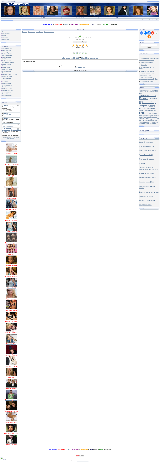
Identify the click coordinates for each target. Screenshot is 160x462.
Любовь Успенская (7, 90)
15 (82, 58)
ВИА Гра (95, 15)
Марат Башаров (6, 67)
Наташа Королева (7, 55)
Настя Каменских (7, 95)
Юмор (66, 24)
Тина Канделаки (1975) (146, 182)
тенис (140, 93)
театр (148, 113)
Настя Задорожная (81, 15)
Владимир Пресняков (8, 62)
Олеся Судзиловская (146, 142)
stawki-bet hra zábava (146, 196)
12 (76, 58)
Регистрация (80, 17)
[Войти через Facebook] (149, 33)
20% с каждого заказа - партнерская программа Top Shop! (148, 78)
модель (147, 122)
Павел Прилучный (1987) (147, 150)
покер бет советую (145, 205)
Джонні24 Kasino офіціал (147, 200)
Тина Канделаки (148, 120)
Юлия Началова (6, 83)
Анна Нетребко (6, 92)
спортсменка (153, 91)
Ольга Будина (109, 15)
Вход (116, 17)
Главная (43, 17)
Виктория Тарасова (150, 110)
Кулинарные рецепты (147, 81)
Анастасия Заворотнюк (123, 15)
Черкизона (142, 122)
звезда (152, 106)
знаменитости (147, 95)
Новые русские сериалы (147, 71)
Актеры (142, 108)
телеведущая (154, 90)
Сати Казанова (6, 78)
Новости (141, 119)
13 (78, 58)
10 (73, 58)
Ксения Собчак (6, 64)
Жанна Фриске (152, 98)
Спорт (155, 120)
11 (74, 58)
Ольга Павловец (66, 15)
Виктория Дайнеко (7, 53)
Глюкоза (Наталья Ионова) (9, 74)
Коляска (142, 163)
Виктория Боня (6, 60)
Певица (143, 98)
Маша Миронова (7, 66)
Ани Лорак (5, 81)
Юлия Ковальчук (7, 85)
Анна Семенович (7, 48)
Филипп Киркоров (7, 69)
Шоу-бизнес (39, 32)
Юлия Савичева (6, 71)
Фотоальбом (31, 32)
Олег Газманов (6, 57)
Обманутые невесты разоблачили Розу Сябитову (148, 168)
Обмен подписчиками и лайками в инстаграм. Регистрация (149, 59)
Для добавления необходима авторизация (11, 137)
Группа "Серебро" (7, 93)
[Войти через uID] (141, 33)
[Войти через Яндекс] (152, 33)
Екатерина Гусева (53, 15)
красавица (147, 102)
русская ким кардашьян (149, 123)
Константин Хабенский (146, 146)
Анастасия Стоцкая (7, 79)
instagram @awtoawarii (147, 62)
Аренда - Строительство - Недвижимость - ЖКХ (147, 74)
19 (88, 58)
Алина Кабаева (152, 15)
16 (83, 58)
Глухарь (149, 108)
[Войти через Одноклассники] (149, 36)
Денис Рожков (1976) (146, 155)
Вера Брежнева (6, 86)
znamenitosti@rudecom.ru (82, 460)
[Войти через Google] (156, 33)
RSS (157, 19)
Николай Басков (6, 50)
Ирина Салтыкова (7, 76)
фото (144, 117)
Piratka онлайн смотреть (147, 159)
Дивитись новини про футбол (149, 192)
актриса (144, 105)
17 (85, 58)
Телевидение (150, 119)
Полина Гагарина (7, 88)
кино (142, 112)
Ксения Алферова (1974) (147, 178)
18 (87, 58)
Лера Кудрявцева (38, 15)
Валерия (24, 15)
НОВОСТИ (144, 65)
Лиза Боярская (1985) (10, 15)
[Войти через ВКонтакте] (145, 33)
